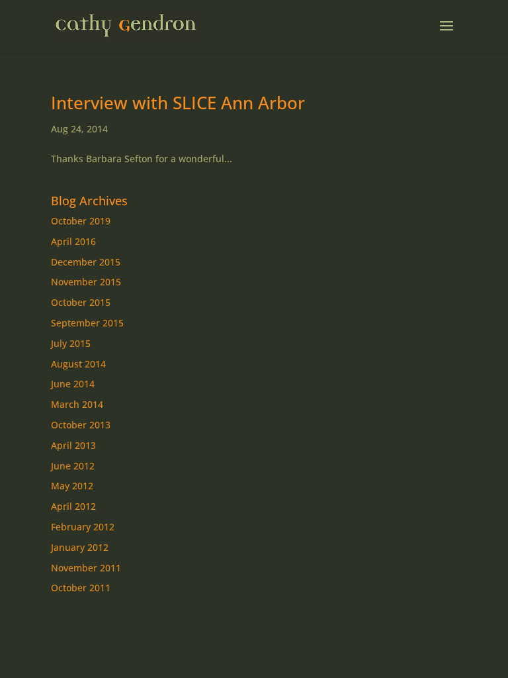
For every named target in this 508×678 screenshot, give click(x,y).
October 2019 (80, 221)
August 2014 (78, 364)
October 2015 (80, 302)
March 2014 (77, 404)
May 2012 (72, 485)
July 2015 (71, 343)
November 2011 (86, 567)
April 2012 (73, 506)
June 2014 (73, 383)
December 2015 (85, 262)
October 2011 (80, 587)
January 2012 (79, 547)
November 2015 (86, 281)
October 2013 (80, 424)
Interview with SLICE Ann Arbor (178, 103)
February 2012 (82, 526)
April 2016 (73, 241)
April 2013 (73, 445)
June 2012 (73, 466)
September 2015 (87, 322)
